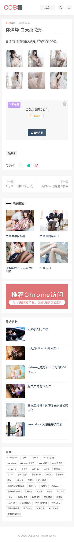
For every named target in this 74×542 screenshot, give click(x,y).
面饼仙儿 (40, 509)
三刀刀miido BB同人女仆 (43, 348)
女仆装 (48, 475)
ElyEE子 (35, 458)
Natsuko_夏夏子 (27, 463)
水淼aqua (55, 486)
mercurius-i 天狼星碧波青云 (45, 424)
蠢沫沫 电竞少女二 (39, 386)
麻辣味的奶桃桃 (14, 514)
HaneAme (11, 463)
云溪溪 (47, 469)
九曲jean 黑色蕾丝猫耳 (55, 186)
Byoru (24, 458)
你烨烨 (11, 153)
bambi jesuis (12, 458)
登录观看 (38, 133)
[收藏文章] (21, 165)
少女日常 (12, 23)
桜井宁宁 (33, 486)
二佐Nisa (35, 469)
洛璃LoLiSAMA (13, 492)
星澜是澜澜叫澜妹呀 (15, 486)
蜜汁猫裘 (48, 497)
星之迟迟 (42, 480)
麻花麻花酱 (53, 509)
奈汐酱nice (36, 475)
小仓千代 (59, 475)
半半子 (10, 475)
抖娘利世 (19, 480)
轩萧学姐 (11, 503)
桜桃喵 (44, 486)
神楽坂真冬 (23, 497)
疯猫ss (49, 492)
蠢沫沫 (59, 497)
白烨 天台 (45, 268)
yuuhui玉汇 (12, 469)
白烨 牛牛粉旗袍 (15, 236)
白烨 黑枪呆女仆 (49, 236)
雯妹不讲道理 (13, 509)
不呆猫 (24, 469)
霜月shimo (27, 509)
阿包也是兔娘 (41, 503)
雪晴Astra (55, 503)
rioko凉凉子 (57, 463)
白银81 (10, 497)
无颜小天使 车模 (38, 329)
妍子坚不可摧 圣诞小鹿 (19, 186)
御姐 (9, 480)
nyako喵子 (43, 463)
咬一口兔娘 (22, 475)
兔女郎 (57, 469)
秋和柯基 (36, 497)
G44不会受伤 (48, 458)
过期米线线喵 (25, 503)
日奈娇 (31, 480)
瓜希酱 (39, 492)
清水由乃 (28, 492)
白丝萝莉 (60, 492)
